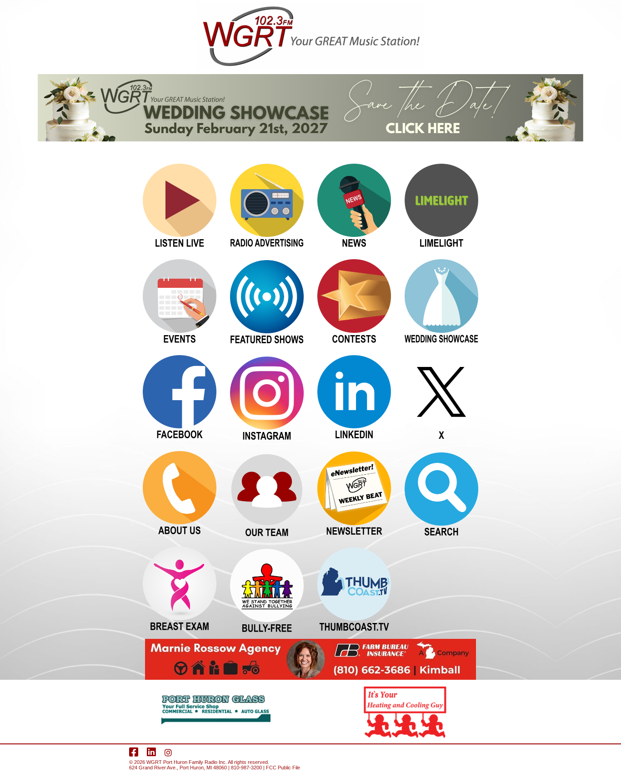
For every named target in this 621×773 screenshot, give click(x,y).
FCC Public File (283, 767)
